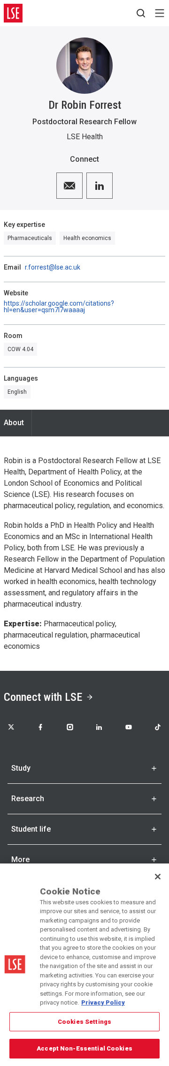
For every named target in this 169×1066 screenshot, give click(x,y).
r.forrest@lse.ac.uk (52, 267)
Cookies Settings (84, 1021)
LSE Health (85, 136)
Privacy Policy (103, 1002)
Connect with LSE (43, 697)
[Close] (157, 876)
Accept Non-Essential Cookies (84, 1048)
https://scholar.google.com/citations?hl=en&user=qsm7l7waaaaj (59, 306)
